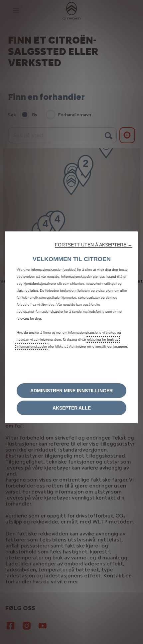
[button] (93, 244)
